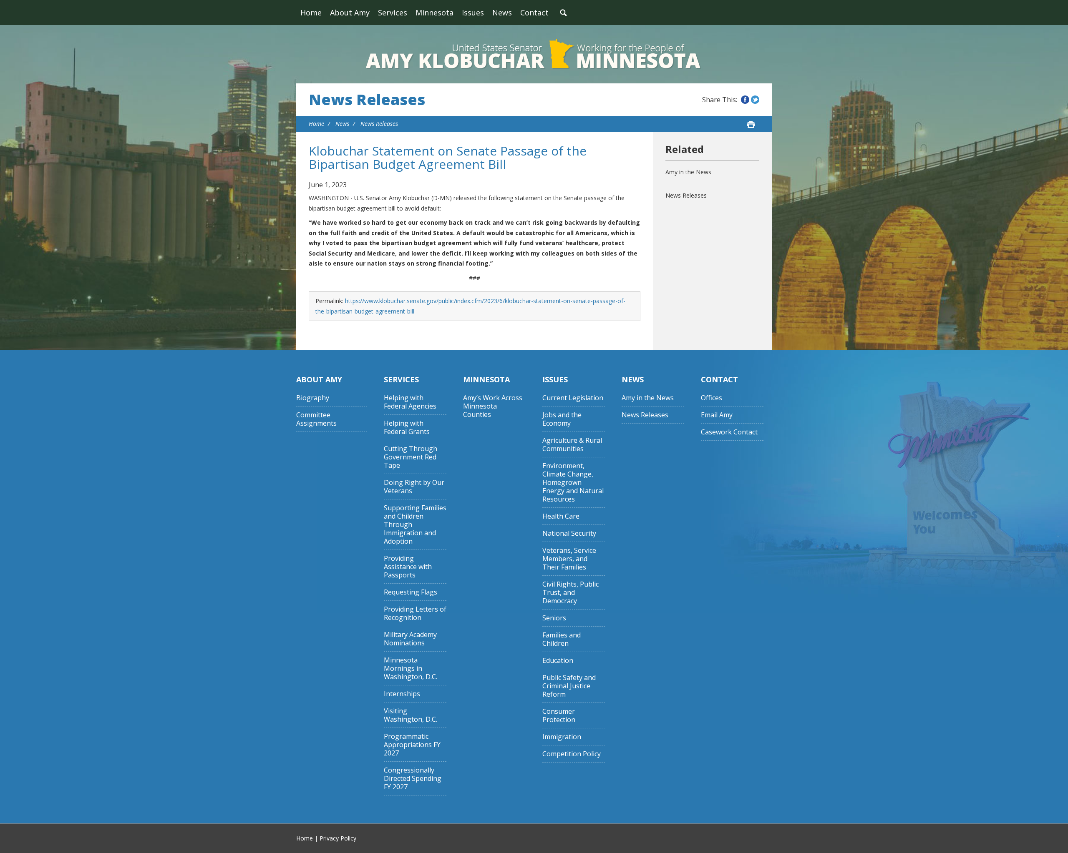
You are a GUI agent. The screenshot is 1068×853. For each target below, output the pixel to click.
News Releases (367, 100)
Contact (534, 13)
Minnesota (434, 13)
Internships (402, 694)
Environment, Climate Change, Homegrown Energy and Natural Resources (573, 483)
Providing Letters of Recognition (415, 613)
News (502, 13)
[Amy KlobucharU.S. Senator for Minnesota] (534, 54)
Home (311, 13)
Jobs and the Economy (562, 419)
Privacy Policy (338, 838)
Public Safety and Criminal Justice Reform (569, 686)
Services (392, 13)
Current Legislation (572, 398)
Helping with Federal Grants (407, 427)
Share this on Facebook (745, 99)
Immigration (561, 737)
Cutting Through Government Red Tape (410, 457)
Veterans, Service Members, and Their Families (569, 559)
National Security (569, 533)
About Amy (350, 13)
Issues (473, 13)
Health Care (560, 516)
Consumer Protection (558, 715)
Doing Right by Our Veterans (414, 486)
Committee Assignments (316, 419)
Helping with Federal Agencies (410, 402)
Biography (312, 398)
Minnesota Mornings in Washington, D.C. (410, 668)
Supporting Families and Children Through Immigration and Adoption (415, 525)
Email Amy (717, 415)
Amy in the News (688, 172)
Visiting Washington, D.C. (410, 715)
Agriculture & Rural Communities (572, 444)
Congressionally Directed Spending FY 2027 (412, 778)
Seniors (554, 618)
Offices (711, 398)
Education (557, 660)
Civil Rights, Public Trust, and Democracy (570, 592)
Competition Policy (571, 754)
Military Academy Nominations (410, 638)
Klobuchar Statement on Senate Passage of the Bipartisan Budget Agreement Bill (448, 157)
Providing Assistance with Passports (408, 567)
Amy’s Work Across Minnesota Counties (492, 406)
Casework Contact (729, 432)
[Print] (751, 124)
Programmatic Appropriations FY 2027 (412, 745)
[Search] (563, 12)
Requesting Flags (410, 592)
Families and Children (561, 639)
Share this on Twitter (755, 99)
